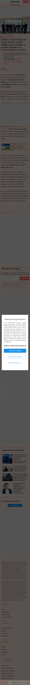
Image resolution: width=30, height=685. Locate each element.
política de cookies (20, 340)
